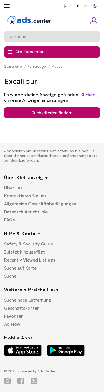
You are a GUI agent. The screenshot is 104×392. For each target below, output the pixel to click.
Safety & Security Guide (28, 244)
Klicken (87, 94)
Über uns (13, 187)
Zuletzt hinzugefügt (24, 252)
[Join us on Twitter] (34, 381)
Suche (10, 276)
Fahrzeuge (37, 66)
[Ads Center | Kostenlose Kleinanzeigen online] (29, 22)
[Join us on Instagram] (7, 381)
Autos (57, 66)
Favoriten (14, 316)
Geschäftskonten (22, 308)
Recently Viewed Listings (29, 260)
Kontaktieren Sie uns (25, 195)
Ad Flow (12, 324)
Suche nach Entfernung (27, 300)
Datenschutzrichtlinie (26, 212)
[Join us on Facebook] (20, 381)
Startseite (13, 66)
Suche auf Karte (20, 268)
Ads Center (46, 371)
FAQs (9, 220)
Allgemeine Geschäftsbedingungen (40, 204)
